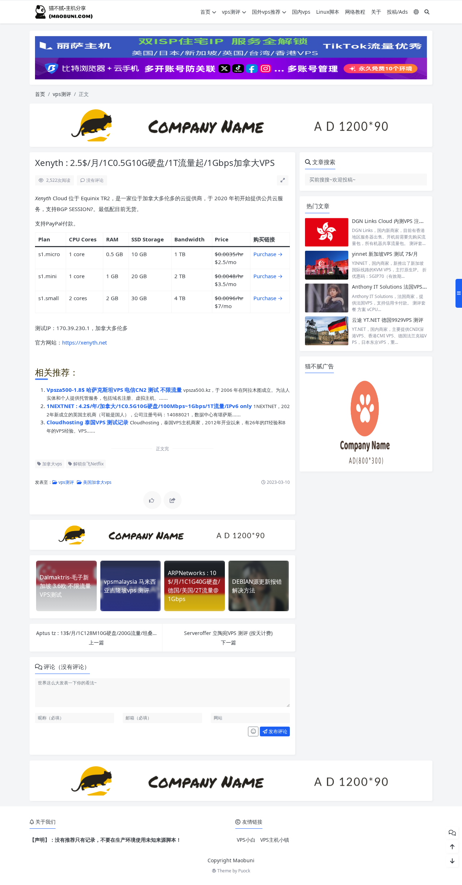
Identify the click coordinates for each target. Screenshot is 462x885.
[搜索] (427, 11)
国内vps (301, 11)
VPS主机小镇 (275, 839)
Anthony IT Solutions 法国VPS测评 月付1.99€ (404, 286)
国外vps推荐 (266, 11)
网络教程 (355, 11)
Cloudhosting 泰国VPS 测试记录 (88, 422)
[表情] (253, 732)
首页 (205, 11)
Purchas (263, 254)
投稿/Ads (397, 11)
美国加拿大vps (97, 482)
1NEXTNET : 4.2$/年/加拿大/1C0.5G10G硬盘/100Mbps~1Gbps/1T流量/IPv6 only (150, 405)
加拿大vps (51, 464)
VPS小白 (246, 839)
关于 (376, 11)
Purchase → (268, 276)
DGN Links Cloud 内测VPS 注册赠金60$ (397, 221)
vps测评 (231, 11)
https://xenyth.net (84, 342)
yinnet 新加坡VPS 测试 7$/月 (385, 253)
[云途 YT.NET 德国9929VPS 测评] (326, 331)
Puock (244, 871)
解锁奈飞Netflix (88, 464)
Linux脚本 (327, 11)
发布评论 (277, 731)
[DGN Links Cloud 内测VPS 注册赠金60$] (326, 232)
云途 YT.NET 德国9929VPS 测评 (387, 319)
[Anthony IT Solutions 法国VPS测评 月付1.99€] (326, 297)
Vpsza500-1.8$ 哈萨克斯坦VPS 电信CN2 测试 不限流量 (115, 389)
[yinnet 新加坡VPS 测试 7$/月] (326, 265)
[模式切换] (416, 11)
